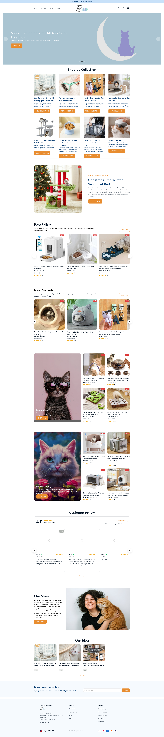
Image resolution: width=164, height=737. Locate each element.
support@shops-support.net (48, 719)
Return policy (101, 718)
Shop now (42, 418)
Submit (126, 690)
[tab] (79, 61)
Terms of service (103, 712)
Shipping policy (102, 715)
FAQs (70, 715)
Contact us (72, 709)
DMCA (70, 718)
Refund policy (102, 721)
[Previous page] (6, 39)
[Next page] (158, 39)
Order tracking (73, 712)
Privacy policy (102, 709)
